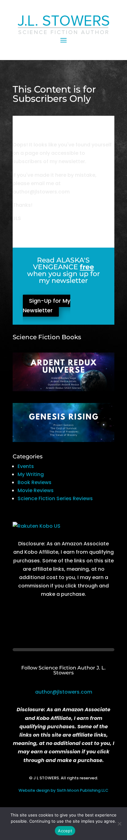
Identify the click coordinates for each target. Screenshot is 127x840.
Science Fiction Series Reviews (55, 498)
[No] (119, 824)
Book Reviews (34, 482)
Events (26, 466)
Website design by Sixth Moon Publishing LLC (63, 790)
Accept (65, 830)
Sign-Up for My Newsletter (46, 305)
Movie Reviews (36, 490)
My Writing (31, 474)
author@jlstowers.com (63, 691)
